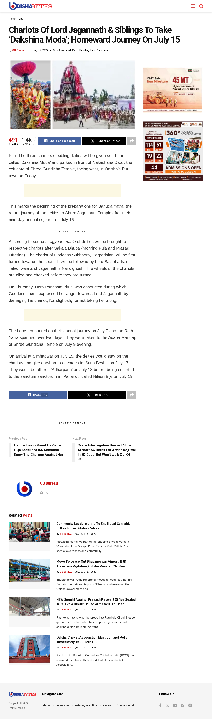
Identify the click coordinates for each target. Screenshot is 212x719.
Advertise (62, 705)
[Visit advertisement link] (173, 90)
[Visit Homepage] (30, 6)
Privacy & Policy (86, 705)
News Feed (127, 705)
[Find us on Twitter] (167, 705)
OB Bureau (19, 50)
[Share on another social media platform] (131, 141)
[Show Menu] (193, 6)
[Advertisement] (72, 190)
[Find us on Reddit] (190, 705)
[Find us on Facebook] (160, 705)
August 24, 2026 (86, 534)
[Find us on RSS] (182, 705)
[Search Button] (201, 6)
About (46, 705)
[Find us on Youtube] (175, 705)
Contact (108, 705)
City (21, 18)
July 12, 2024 (40, 50)
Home (12, 18)
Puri (75, 50)
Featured (65, 50)
